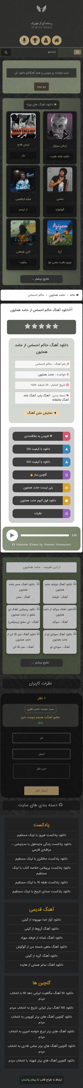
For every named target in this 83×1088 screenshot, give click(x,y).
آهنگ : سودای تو (60, 647)
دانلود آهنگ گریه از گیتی (42, 956)
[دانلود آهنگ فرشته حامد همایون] (60, 589)
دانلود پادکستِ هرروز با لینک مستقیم (41, 835)
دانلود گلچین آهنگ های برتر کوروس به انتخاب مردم (41, 1019)
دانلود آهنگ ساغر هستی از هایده (41, 965)
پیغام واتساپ (29, 1079)
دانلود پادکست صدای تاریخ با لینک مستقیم (41, 891)
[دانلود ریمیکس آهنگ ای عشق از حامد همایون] (23, 614)
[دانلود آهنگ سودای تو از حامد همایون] (60, 639)
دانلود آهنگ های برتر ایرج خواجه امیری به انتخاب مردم (41, 1034)
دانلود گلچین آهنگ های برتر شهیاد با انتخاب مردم (42, 1061)
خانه (72, 295)
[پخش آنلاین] (12, 535)
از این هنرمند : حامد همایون (41, 567)
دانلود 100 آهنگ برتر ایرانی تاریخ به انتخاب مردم (41, 1008)
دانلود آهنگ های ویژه (40, 104)
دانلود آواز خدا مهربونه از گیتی (41, 920)
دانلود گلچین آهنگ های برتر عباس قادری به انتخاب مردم (41, 1049)
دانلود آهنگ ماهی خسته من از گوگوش (41, 947)
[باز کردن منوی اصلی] (77, 52)
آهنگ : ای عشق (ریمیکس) (23, 622)
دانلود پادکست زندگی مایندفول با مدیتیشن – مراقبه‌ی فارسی (41, 847)
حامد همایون (56, 295)
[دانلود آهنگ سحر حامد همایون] (23, 589)
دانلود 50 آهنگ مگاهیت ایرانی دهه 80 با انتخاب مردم (41, 996)
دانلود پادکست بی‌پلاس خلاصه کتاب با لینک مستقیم (41, 870)
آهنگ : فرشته (60, 597)
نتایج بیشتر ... (40, 279)
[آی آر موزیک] (41, 8)
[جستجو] (6, 52)
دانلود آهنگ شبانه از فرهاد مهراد (42, 938)
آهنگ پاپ (43, 395)
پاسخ (40, 723)
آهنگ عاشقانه (60, 400)
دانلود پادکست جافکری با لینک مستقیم (41, 859)
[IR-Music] (41, 24)
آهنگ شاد (30, 395)
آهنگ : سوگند (60, 622)
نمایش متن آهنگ (40, 413)
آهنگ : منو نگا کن (23, 647)
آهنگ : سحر (23, 597)
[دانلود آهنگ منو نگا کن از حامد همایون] (23, 639)
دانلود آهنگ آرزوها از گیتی (41, 929)
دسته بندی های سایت (38, 805)
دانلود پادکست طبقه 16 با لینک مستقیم (41, 882)
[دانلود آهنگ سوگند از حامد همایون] (60, 614)
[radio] (27, 327)
